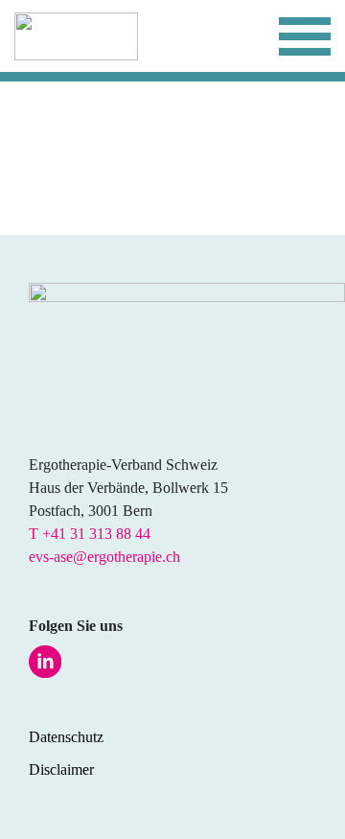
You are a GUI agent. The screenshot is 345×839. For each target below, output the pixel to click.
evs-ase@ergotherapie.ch (104, 556)
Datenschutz (66, 737)
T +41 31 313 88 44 (89, 533)
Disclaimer (61, 769)
